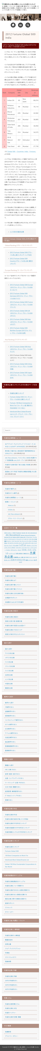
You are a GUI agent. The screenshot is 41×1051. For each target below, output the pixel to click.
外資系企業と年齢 (11, 976)
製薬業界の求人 (10, 750)
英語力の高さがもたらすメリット (15, 634)
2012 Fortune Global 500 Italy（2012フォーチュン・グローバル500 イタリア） (21, 322)
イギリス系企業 (10, 657)
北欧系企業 (9, 675)
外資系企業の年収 (11, 814)
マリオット (8, 550)
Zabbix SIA (22, 537)
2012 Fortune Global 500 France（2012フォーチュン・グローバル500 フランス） (21, 304)
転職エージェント (10, 502)
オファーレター (9, 912)
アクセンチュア (29, 537)
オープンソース (23, 541)
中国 (17, 553)
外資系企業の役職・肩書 (13, 1017)
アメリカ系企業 (9, 653)
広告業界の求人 (10, 729)
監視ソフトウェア (29, 560)
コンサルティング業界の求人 (14, 720)
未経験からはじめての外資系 (14, 602)
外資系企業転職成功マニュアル (15, 881)
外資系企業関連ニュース (13, 497)
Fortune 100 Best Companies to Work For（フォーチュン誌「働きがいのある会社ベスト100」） (21, 405)
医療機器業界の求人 (12, 746)
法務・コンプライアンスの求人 (14, 778)
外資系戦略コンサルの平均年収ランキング (18, 832)
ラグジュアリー (14, 550)
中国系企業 (9, 683)
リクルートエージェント (15, 518)
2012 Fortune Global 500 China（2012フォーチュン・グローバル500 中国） (21, 366)
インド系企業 (9, 679)
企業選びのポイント (11, 598)
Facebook (18, 532)
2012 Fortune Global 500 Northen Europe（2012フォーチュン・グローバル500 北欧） (21, 330)
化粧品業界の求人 (11, 737)
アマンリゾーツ (19, 539)
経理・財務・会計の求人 (12, 774)
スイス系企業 (9, 670)
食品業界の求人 (10, 742)
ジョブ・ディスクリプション (13, 948)
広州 (24, 557)
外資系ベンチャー (10, 1012)
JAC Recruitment (14, 514)
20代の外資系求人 (11, 980)
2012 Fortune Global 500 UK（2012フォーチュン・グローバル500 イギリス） (21, 313)
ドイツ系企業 (9, 662)
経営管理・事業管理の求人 (13, 791)
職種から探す (9, 765)
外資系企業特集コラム (12, 1004)
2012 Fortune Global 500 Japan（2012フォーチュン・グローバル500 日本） (21, 375)
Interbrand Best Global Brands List (17, 860)
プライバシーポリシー (11, 1036)
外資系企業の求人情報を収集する (16, 894)
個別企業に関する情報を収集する (15, 899)
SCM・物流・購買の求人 (12, 787)
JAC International (32, 532)
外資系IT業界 (9, 489)
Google (23, 532)
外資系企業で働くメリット (13, 585)
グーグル (29, 541)
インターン (9, 541)
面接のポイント (9, 903)
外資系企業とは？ (10, 580)
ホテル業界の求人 (11, 724)
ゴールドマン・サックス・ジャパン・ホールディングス (19, 543)
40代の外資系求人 (11, 989)
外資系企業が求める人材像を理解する (17, 890)
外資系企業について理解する (14, 886)
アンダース (25, 539)
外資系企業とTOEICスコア (13, 630)
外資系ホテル (26, 553)
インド (13, 541)
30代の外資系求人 (11, 985)
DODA (10, 509)
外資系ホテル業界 (11, 493)
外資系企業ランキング (17, 393)
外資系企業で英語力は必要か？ (15, 625)
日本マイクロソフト (18, 560)
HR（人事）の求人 (10, 769)
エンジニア (17, 541)
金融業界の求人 (10, 711)
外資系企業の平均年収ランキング (16, 823)
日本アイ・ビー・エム (30, 557)
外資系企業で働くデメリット (13, 589)
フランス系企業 (10, 666)
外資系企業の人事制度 (12, 935)
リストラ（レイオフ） (10, 957)
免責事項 (8, 1032)
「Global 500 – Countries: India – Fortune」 (21, 151)
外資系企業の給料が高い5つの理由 (16, 819)
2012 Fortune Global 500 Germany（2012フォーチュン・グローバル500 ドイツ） (21, 296)
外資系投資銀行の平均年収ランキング (17, 828)
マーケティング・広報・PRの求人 (15, 782)
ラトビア (19, 550)
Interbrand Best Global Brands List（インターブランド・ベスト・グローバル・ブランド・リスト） (21, 414)
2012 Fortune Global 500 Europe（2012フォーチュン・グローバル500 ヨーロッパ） (21, 287)
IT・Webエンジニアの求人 (13, 795)
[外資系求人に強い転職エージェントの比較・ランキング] (18, 2)
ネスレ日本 (15, 545)
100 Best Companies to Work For (16, 855)
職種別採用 (9, 940)
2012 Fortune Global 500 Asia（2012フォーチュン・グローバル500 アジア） (21, 349)
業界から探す (9, 702)
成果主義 (8, 944)
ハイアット (22, 545)
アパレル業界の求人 (11, 733)
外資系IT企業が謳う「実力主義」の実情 (17, 464)
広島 (22, 557)
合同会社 (20, 553)
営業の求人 (9, 800)
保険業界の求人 (10, 716)
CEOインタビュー (8, 532)
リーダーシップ (12, 553)
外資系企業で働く (10, 576)
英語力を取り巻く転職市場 (13, 621)
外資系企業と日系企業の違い (14, 593)
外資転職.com (16, 557)
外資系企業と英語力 (11, 617)
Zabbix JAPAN (16, 537)
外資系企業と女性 (11, 1008)
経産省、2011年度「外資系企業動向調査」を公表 (20, 471)
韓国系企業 (9, 688)
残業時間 (8, 961)
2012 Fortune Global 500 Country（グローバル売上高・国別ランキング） (21, 261)
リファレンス (8, 907)
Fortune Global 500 (12, 851)
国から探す (8, 649)
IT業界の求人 (9, 707)
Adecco (10, 505)
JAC (27, 532)
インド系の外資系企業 (17, 232)
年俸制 (7, 953)
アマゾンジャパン (12, 539)
